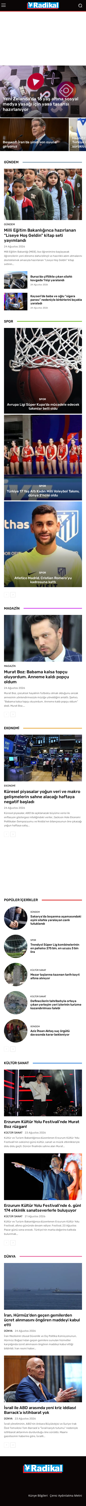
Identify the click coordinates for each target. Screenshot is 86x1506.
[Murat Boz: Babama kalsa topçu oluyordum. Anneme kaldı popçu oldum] (43, 638)
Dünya (8, 1331)
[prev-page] (6, 594)
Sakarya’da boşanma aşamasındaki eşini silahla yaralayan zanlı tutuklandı (55, 920)
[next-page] (12, 594)
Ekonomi (9, 785)
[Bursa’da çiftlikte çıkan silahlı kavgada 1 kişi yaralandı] (15, 280)
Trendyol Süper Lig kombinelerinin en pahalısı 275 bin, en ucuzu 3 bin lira (54, 948)
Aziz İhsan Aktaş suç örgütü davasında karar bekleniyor (50, 1032)
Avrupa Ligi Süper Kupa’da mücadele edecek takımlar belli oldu (43, 406)
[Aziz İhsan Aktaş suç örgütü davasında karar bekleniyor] (15, 1031)
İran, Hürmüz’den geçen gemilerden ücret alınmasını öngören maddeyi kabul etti (42, 1320)
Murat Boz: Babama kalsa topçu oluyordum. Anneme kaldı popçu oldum (36, 676)
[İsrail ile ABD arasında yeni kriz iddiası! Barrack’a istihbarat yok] (43, 1379)
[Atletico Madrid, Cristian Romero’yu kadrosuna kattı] (43, 544)
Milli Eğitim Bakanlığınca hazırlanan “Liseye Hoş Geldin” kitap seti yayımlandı (40, 235)
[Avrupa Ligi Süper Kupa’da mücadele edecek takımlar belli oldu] (43, 371)
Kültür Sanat (38, 970)
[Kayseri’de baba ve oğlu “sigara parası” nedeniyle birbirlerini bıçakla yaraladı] (15, 301)
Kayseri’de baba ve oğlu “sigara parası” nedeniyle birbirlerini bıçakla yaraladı (56, 299)
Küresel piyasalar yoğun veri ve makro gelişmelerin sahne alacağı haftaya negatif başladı (42, 796)
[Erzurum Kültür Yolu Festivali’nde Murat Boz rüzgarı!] (43, 1093)
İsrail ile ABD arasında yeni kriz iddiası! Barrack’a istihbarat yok (40, 1410)
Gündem (9, 224)
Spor (42, 399)
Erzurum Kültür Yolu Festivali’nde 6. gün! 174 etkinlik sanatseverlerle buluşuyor (42, 1208)
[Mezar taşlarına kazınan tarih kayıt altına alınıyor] (15, 974)
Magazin (10, 666)
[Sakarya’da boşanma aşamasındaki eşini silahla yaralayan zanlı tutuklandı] (15, 918)
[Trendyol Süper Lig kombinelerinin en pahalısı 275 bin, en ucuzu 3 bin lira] (15, 946)
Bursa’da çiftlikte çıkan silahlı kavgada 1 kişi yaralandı (51, 278)
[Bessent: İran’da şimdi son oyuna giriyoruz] (34, 134)
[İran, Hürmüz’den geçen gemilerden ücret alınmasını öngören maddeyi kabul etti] (43, 1286)
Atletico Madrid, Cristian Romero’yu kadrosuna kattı (43, 580)
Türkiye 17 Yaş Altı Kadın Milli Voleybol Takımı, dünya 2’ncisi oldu (43, 493)
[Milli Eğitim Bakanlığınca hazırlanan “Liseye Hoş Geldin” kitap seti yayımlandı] (43, 194)
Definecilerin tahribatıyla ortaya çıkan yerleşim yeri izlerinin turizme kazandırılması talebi (55, 1004)
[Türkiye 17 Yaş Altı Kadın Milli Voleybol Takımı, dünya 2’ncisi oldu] (43, 457)
